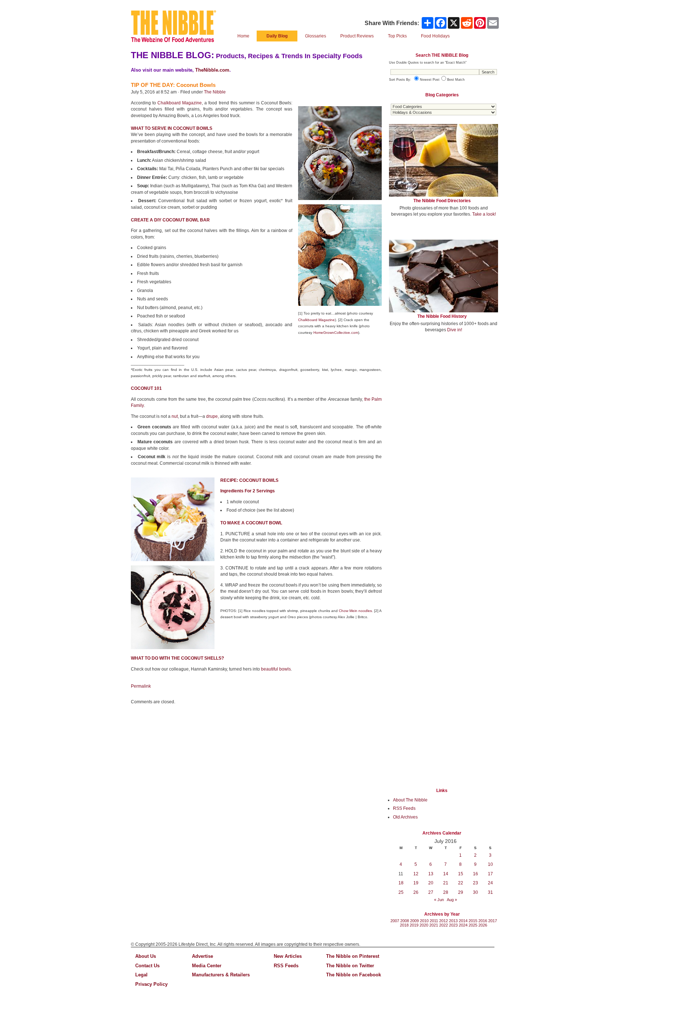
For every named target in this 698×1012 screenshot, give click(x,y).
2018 (404, 925)
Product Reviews (357, 36)
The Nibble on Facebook (353, 974)
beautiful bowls (276, 669)
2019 (414, 925)
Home (243, 36)
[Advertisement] (443, 392)
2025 (473, 925)
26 (415, 892)
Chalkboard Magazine (179, 102)
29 (460, 892)
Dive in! (454, 329)
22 (460, 882)
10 (490, 864)
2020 (424, 925)
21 (445, 882)
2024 (463, 925)
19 (415, 882)
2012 (443, 921)
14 (445, 873)
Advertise (202, 956)
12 (415, 873)
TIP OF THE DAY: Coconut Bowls (173, 85)
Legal (141, 974)
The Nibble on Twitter (350, 965)
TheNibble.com (212, 70)
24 (490, 882)
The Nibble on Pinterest (352, 956)
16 (475, 873)
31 (490, 892)
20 (430, 882)
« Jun (439, 899)
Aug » (452, 899)
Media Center (206, 965)
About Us (145, 956)
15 (460, 873)
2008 (404, 921)
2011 (434, 921)
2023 (453, 925)
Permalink (141, 686)
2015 (473, 921)
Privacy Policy (151, 984)
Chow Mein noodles (355, 611)
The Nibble (215, 92)
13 (430, 873)
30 (475, 892)
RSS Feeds (404, 808)
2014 (463, 921)
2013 (453, 921)
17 (490, 873)
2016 (482, 921)
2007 (394, 921)
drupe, (212, 416)
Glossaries (315, 36)
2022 (443, 925)
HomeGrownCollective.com (335, 333)
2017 (492, 921)
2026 (482, 925)
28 (445, 892)
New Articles (288, 956)
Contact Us (147, 965)
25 (401, 892)
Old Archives (405, 817)
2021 (433, 925)
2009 (414, 921)
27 (430, 892)
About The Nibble (410, 800)
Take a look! (484, 214)
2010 (424, 921)
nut (175, 416)
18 (401, 882)
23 (475, 882)
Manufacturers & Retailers (221, 974)
